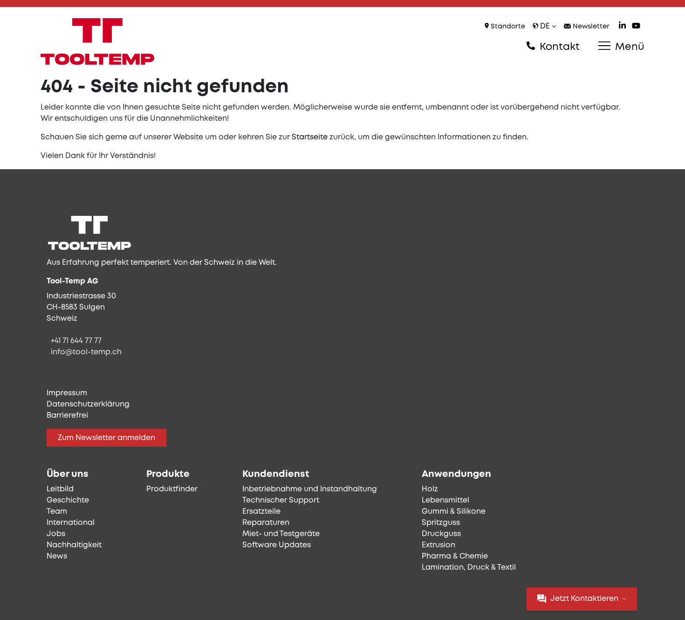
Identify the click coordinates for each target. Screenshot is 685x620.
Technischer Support (280, 500)
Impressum (67, 393)
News (57, 556)
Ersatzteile (261, 511)
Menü (628, 47)
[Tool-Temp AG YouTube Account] (636, 27)
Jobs (56, 533)
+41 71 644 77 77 (76, 341)
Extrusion (438, 545)
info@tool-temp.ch (86, 352)
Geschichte (68, 500)
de (545, 26)
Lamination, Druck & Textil (469, 567)
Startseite (310, 137)
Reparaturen (265, 522)
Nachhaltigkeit (74, 545)
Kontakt (558, 47)
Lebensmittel (445, 500)
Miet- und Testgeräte (281, 533)
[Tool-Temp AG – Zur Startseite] (97, 41)
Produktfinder (172, 489)
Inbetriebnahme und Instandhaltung (309, 489)
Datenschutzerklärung (88, 404)
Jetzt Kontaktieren (584, 598)
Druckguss (441, 533)
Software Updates (276, 545)
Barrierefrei (67, 415)
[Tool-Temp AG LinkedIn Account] (622, 27)
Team (57, 511)
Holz (430, 489)
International (71, 522)
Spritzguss (441, 522)
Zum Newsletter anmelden (106, 437)
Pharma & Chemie (455, 556)
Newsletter (590, 27)
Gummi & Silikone (454, 511)
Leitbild (60, 489)
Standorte (507, 27)
